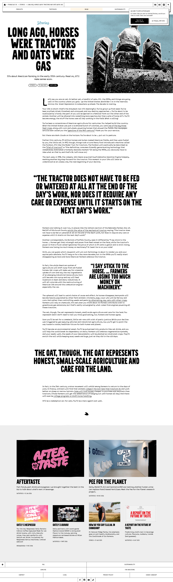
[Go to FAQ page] (155, 5)
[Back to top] (2, 564)
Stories (22, 5)
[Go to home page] (5, 5)
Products (19, 9)
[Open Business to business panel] (159, 5)
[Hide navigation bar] (168, 5)
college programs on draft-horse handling (72, 396)
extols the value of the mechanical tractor (87, 230)
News (86, 9)
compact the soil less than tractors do (103, 389)
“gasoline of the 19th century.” (81, 131)
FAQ (43, 564)
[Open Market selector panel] (164, 5)
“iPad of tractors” (54, 147)
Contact (21, 575)
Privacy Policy (108, 575)
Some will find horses (84, 391)
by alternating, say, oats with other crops (108, 300)
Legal (65, 575)
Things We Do (12, 5)
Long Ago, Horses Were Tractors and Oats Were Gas (45, 5)
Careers (43, 570)
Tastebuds (53, 9)
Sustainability (120, 9)
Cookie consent (151, 575)
